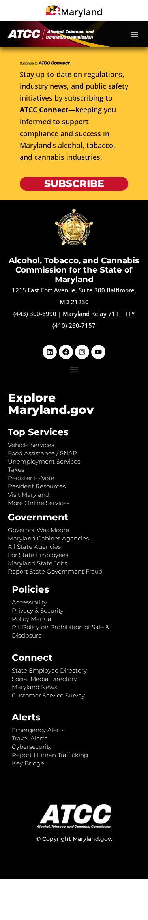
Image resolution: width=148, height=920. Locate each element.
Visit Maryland (28, 494)
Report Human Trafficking (50, 755)
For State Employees (38, 555)
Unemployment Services (44, 461)
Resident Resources (37, 486)
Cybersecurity (32, 746)
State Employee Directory (49, 670)
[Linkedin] (50, 352)
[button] (135, 34)
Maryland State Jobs (37, 563)
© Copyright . (74, 838)
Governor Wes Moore (38, 530)
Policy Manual (32, 619)
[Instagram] (82, 352)
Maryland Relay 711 (91, 314)
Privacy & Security (38, 610)
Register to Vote (31, 478)
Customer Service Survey (48, 695)
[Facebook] (66, 352)
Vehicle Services (31, 445)
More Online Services (38, 503)
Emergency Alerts (38, 730)
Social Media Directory (44, 679)
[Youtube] (98, 352)
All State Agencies (34, 546)
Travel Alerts (29, 738)
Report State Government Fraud (55, 571)
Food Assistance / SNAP (42, 453)
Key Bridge (28, 763)
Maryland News (34, 687)
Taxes (16, 469)
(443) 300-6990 (34, 314)
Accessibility (29, 602)
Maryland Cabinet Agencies (48, 538)
